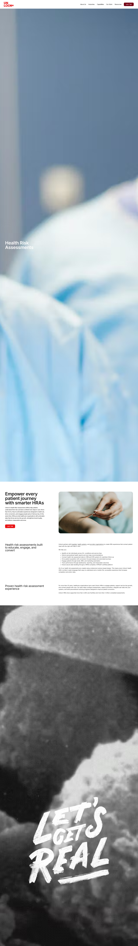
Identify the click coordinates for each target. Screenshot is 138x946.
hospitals (74, 544)
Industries (91, 4)
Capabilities (100, 4)
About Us (83, 4)
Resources (118, 4)
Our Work (109, 4)
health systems (82, 544)
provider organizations (97, 544)
